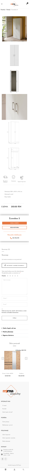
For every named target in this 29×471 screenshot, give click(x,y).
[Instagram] (5, 459)
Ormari (8, 9)
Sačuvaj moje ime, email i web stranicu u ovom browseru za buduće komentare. (14, 311)
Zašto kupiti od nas (9, 328)
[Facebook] (2, 459)
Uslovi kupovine (6, 434)
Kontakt (4, 408)
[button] (26, 4)
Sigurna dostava (8, 335)
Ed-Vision (18, 465)
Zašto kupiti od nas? (7, 412)
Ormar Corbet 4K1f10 (7, 373)
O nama (4, 405)
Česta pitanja (5, 421)
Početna (3, 9)
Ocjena (4, 275)
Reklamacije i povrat (7, 425)
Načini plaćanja (8, 332)
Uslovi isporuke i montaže (8, 438)
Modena (21, 373)
